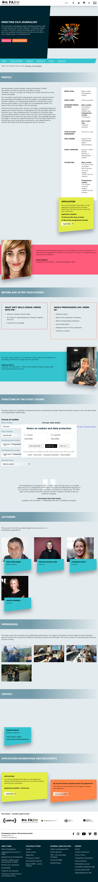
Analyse (30, 435)
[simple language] (73, 3)
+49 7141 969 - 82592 (13, 736)
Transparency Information (84, 858)
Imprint (77, 849)
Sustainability (6, 868)
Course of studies (16, 61)
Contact (51, 61)
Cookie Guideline (81, 861)
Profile (4, 61)
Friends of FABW (56, 860)
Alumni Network (56, 852)
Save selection (35, 446)
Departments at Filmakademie (12, 857)
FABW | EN (4, 66)
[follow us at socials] (73, 834)
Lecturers (29, 61)
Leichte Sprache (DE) (82, 870)
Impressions (41, 61)
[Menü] (95, 3)
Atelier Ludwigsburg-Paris (59, 849)
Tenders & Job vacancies (9, 871)
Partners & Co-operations (10, 865)
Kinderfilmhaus (55, 863)
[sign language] (79, 3)
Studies (12, 66)
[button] (16, 426)
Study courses (20, 66)
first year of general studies (86, 427)
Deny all (63, 446)
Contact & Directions (82, 852)
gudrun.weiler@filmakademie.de (17, 739)
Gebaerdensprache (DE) (83, 873)
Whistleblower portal (82, 864)
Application (62, 61)
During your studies (32, 858)
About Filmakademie (8, 849)
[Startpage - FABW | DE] (10, 3)
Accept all (50, 446)
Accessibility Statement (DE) (85, 867)
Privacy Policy (80, 855)
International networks (34, 861)
